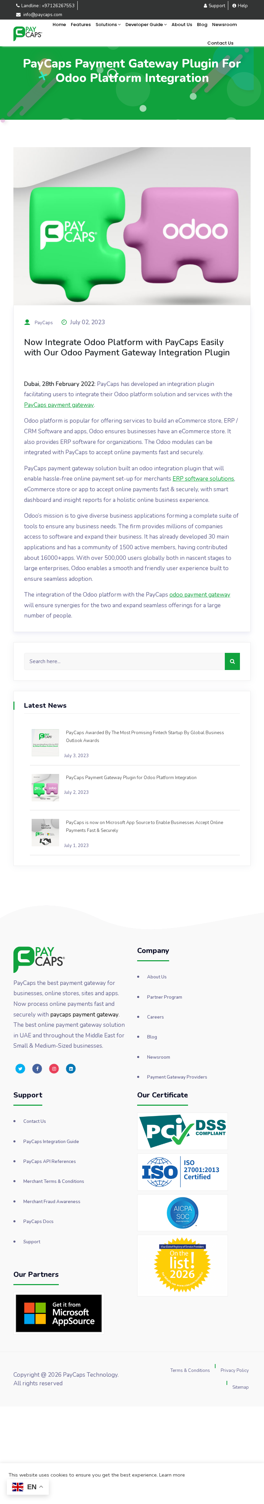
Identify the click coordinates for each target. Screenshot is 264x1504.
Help (243, 6)
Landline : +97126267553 (48, 6)
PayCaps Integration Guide (51, 1142)
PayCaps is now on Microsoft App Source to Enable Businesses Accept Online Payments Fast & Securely (144, 827)
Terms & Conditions (190, 1370)
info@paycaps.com (42, 15)
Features (81, 24)
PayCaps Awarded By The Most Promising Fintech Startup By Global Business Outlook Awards (145, 737)
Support (217, 6)
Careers (155, 1017)
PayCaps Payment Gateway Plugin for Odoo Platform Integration (131, 778)
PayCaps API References (49, 1162)
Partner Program (164, 997)
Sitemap (240, 1387)
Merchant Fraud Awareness (51, 1202)
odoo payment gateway (199, 595)
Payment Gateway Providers (177, 1077)
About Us (182, 24)
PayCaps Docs (38, 1222)
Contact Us (220, 43)
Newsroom (224, 24)
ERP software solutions (203, 479)
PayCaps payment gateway (59, 405)
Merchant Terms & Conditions (53, 1181)
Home (59, 24)
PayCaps (44, 323)
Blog (202, 24)
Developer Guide (144, 24)
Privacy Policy (235, 1370)
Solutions (107, 24)
